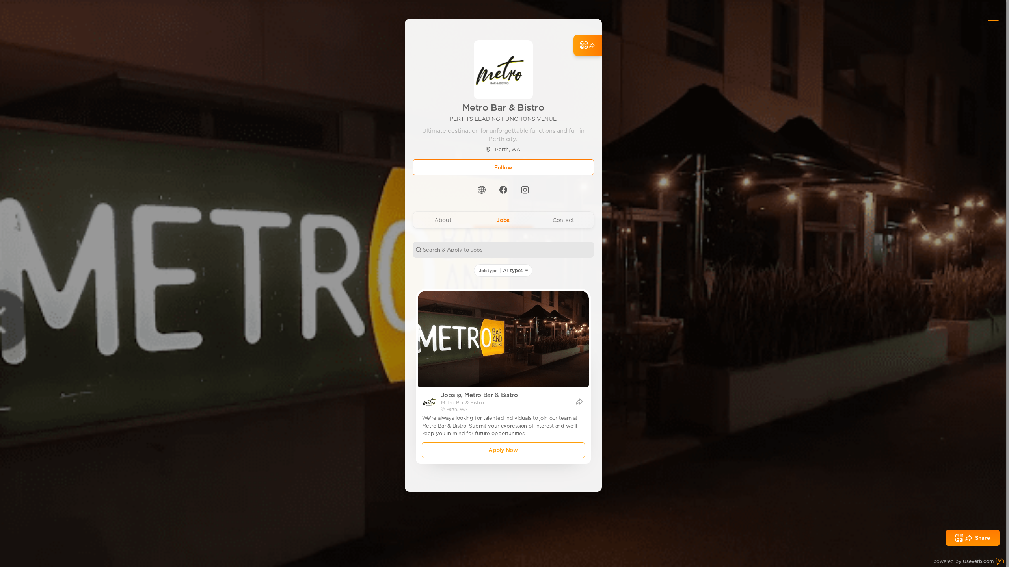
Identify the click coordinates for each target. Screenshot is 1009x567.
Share (982, 538)
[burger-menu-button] (993, 17)
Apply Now (503, 450)
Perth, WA (507, 149)
